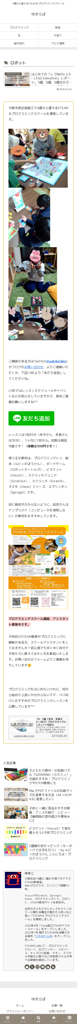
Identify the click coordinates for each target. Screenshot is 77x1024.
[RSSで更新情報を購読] (53, 966)
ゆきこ (29, 873)
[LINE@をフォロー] (42, 966)
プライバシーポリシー (20, 1011)
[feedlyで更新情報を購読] (47, 966)
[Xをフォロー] (32, 966)
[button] (69, 835)
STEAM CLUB (44, 936)
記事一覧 (57, 1005)
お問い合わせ (33, 367)
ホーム (20, 1005)
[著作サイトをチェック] (27, 966)
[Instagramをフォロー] (37, 966)
